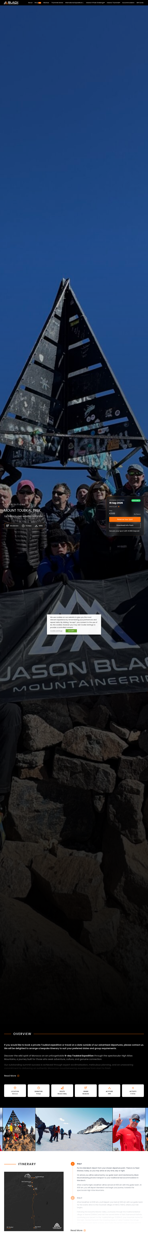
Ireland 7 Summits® (113, 3)
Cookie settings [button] (56, 631)
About (30, 3)
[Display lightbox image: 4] (73, 1129)
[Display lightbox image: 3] (19, 1129)
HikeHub (46, 3)
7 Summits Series (57, 3)
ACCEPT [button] (71, 631)
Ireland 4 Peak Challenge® (95, 3)
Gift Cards (140, 3)
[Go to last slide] (1, 1129)
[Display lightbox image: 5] (129, 1129)
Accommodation (128, 3)
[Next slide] (146, 1129)
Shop (38, 3)
